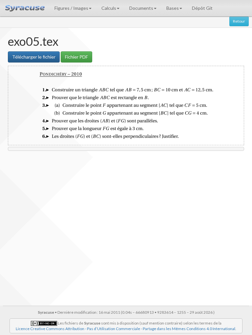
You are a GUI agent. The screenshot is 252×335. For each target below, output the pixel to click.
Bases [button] (172, 8)
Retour (239, 21)
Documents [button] (141, 8)
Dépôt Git (202, 8)
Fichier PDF (76, 57)
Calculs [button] (108, 8)
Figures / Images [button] (71, 8)
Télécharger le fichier (33, 57)
